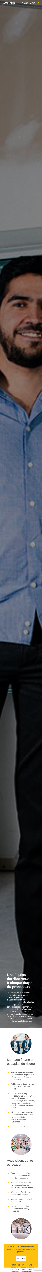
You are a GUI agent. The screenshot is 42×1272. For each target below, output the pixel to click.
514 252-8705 (28, 3)
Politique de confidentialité (21, 1265)
